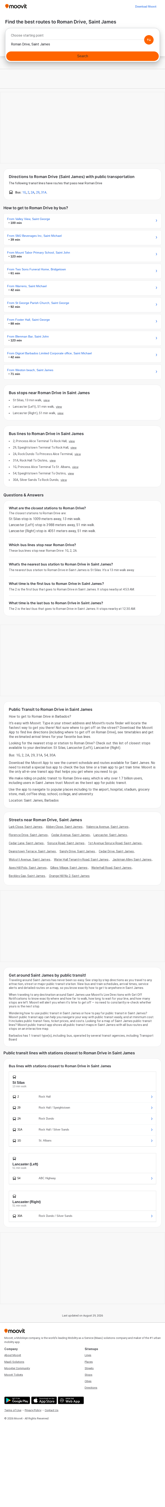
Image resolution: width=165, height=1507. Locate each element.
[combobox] (82, 36)
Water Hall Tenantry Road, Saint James (81, 859)
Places (89, 1361)
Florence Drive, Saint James (28, 835)
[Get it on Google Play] (16, 1400)
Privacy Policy (33, 1410)
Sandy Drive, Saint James (77, 851)
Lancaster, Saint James (110, 835)
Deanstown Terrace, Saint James (32, 851)
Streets (89, 1368)
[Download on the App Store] (43, 1400)
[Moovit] (16, 6)
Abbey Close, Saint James (64, 827)
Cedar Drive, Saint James (116, 851)
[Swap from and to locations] (149, 40)
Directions (91, 1387)
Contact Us (51, 1410)
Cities (88, 1381)
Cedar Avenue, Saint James (70, 835)
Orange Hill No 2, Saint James (69, 876)
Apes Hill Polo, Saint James (28, 867)
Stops (88, 1374)
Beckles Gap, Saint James (27, 876)
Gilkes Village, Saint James (69, 867)
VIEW (46, 400)
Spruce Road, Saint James (65, 843)
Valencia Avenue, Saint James (107, 827)
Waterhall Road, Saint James (111, 867)
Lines (88, 1355)
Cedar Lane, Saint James (26, 843)
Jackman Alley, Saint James (132, 859)
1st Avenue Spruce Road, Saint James (115, 843)
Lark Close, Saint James (25, 827)
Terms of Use (12, 1410)
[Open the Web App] (70, 1400)
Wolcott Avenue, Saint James (29, 859)
